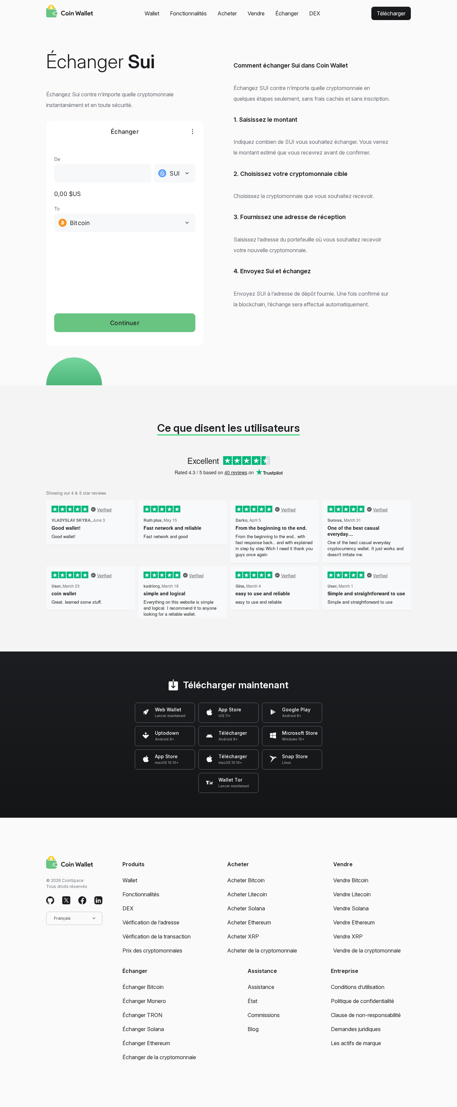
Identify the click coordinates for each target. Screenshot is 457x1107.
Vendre (256, 13)
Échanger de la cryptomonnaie (159, 1057)
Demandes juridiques (356, 1029)
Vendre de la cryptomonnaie (367, 950)
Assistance (261, 987)
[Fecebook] (82, 900)
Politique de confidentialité (362, 1001)
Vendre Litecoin (352, 894)
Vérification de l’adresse (150, 922)
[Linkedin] (98, 900)
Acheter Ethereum (249, 922)
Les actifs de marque (356, 1043)
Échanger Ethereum (146, 1043)
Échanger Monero (144, 1001)
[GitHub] (50, 900)
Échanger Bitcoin (143, 987)
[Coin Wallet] (69, 12)
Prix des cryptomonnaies (152, 950)
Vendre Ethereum (354, 922)
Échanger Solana (143, 1029)
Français (62, 918)
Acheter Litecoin (247, 894)
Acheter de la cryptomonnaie (262, 950)
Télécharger (391, 13)
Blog (253, 1029)
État (252, 1001)
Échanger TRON (142, 1015)
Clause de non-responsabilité (366, 1015)
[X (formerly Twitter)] (66, 900)
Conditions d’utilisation (357, 987)
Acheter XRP (243, 936)
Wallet (152, 13)
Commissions (264, 1015)
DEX (314, 13)
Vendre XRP (348, 936)
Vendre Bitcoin (350, 880)
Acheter (227, 13)
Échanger (286, 13)
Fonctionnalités (188, 13)
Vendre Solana (351, 908)
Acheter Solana (246, 908)
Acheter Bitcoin (246, 880)
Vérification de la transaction (156, 936)
